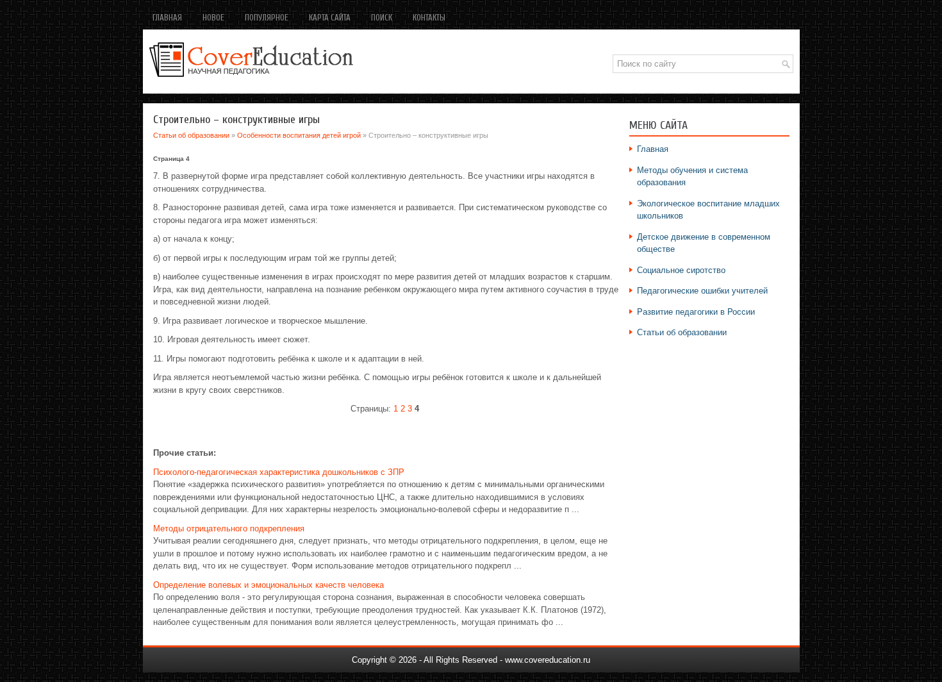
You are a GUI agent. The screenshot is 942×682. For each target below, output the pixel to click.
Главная (167, 17)
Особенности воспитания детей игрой (299, 135)
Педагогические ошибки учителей (702, 290)
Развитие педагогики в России (696, 312)
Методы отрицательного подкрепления (228, 528)
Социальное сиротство (681, 270)
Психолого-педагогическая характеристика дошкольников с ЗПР (278, 472)
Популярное (266, 17)
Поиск (381, 17)
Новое (213, 17)
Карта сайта (330, 17)
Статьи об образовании (191, 135)
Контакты (429, 17)
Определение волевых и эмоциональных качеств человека (268, 585)
